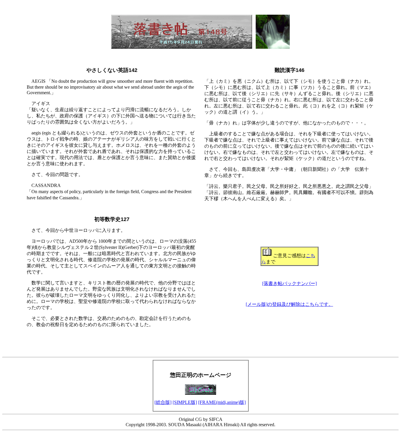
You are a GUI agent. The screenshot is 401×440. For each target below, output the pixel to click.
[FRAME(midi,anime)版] (222, 402)
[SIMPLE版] (185, 402)
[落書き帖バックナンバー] (289, 283)
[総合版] (162, 402)
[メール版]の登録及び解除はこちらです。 (289, 304)
